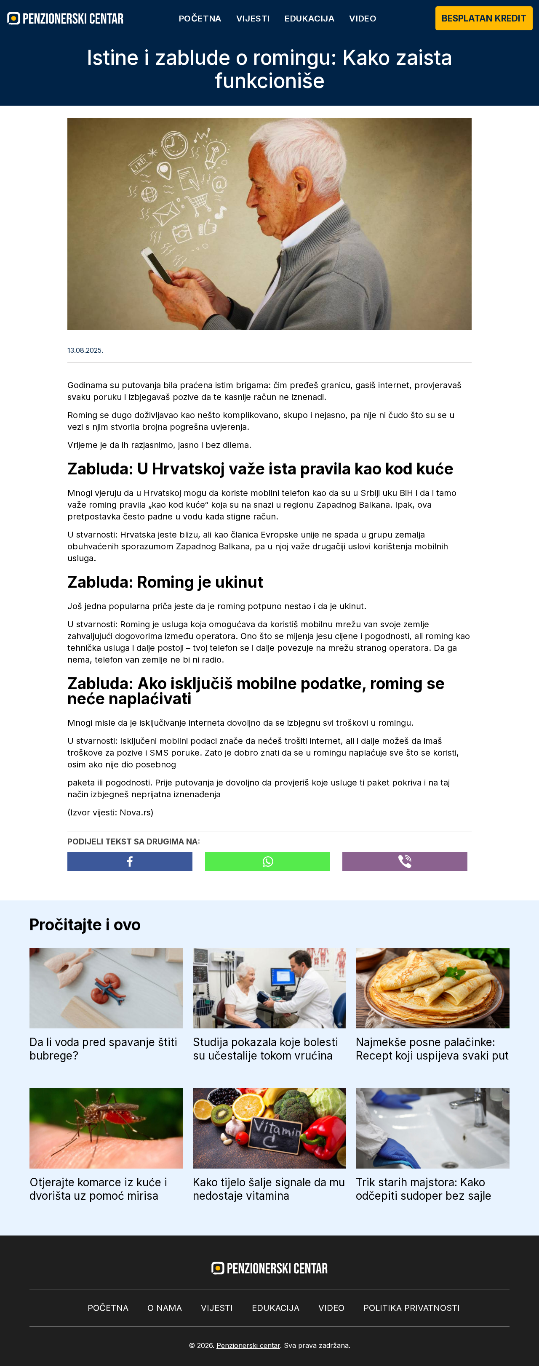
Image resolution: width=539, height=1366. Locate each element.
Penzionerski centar (248, 1345)
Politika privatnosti (411, 1308)
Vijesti (253, 18)
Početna (200, 18)
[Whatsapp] (267, 861)
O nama (164, 1308)
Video (362, 18)
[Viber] (404, 861)
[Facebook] (129, 861)
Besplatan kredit (484, 18)
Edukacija (309, 18)
